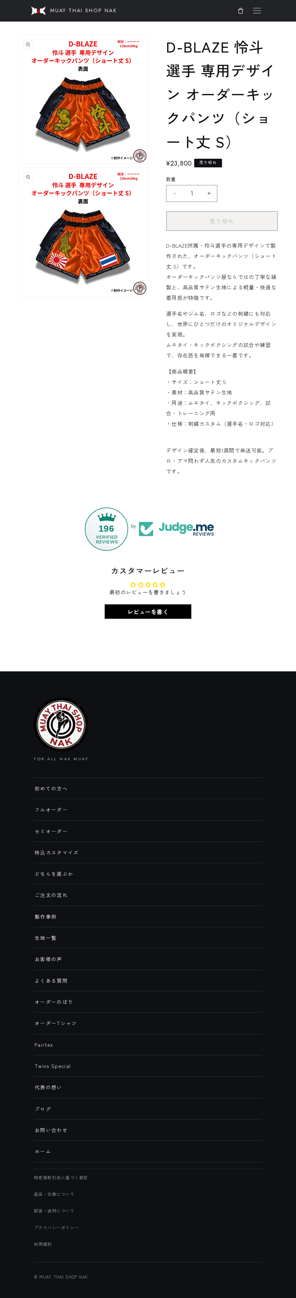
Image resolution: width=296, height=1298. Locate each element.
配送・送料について (54, 1210)
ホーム (43, 1151)
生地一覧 (46, 937)
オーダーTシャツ (56, 1023)
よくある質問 (51, 980)
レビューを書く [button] (148, 611)
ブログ (43, 1108)
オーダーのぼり (54, 1001)
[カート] (240, 11)
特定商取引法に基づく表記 (61, 1177)
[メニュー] (257, 11)
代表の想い (48, 1087)
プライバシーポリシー (56, 1227)
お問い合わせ (51, 1130)
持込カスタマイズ (57, 852)
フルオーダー (51, 809)
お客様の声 (48, 959)
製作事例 (46, 916)
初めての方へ (51, 788)
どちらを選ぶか (54, 873)
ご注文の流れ (51, 894)
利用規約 (43, 1244)
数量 (171, 179)
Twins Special (53, 1065)
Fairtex (44, 1044)
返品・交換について (54, 1194)
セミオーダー (51, 831)
